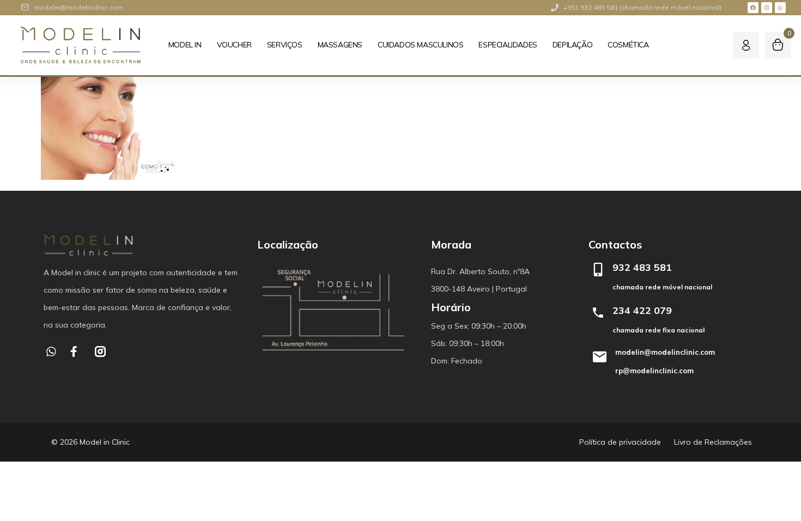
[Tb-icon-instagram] (100, 351)
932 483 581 (642, 267)
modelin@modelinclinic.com (665, 352)
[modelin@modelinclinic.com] (599, 357)
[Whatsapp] (780, 7)
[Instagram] (766, 7)
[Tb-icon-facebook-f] (75, 351)
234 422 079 (642, 310)
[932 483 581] (598, 269)
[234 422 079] (598, 312)
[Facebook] (753, 7)
